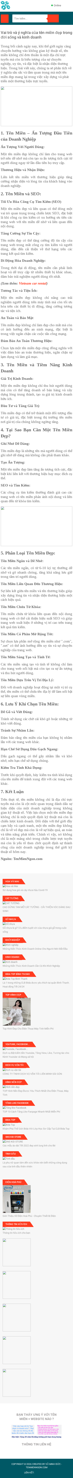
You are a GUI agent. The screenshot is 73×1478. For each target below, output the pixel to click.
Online (57, 5)
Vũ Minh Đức (53, 1464)
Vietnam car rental (32, 283)
